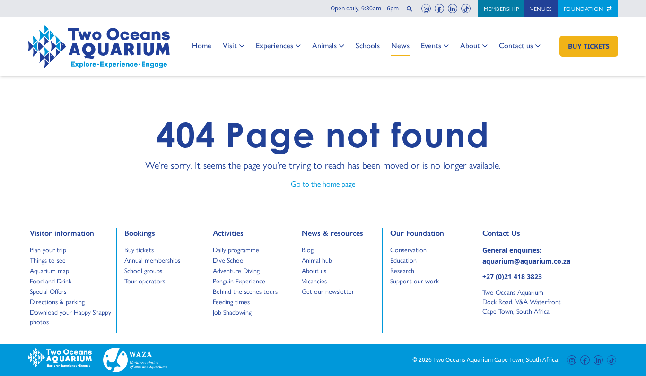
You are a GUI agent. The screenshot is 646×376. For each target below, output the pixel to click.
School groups (143, 270)
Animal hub (317, 260)
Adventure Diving (236, 270)
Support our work (414, 280)
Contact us (516, 45)
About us (314, 270)
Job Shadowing (232, 311)
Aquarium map (49, 270)
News (400, 45)
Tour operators (144, 280)
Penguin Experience (239, 280)
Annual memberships (152, 260)
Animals (324, 45)
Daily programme (236, 249)
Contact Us (516, 233)
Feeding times (231, 301)
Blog (310, 249)
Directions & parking (57, 301)
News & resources (332, 233)
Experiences (274, 45)
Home (201, 45)
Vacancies (314, 280)
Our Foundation (417, 233)
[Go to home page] (99, 46)
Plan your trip (48, 249)
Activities (228, 233)
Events (431, 45)
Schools (368, 45)
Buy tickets (139, 249)
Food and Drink (50, 280)
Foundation (584, 8)
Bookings (139, 233)
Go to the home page (323, 183)
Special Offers (48, 291)
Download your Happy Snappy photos (70, 316)
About (470, 45)
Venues (541, 8)
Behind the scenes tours (245, 291)
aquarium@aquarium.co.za (526, 260)
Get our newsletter (328, 291)
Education (403, 260)
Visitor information (62, 233)
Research (402, 270)
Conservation (408, 249)
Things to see (48, 260)
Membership (501, 8)
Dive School (229, 260)
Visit (233, 45)
